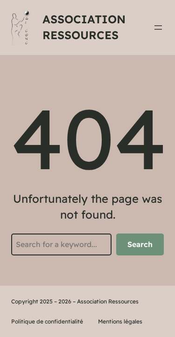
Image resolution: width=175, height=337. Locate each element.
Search (140, 244)
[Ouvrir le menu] (158, 27)
